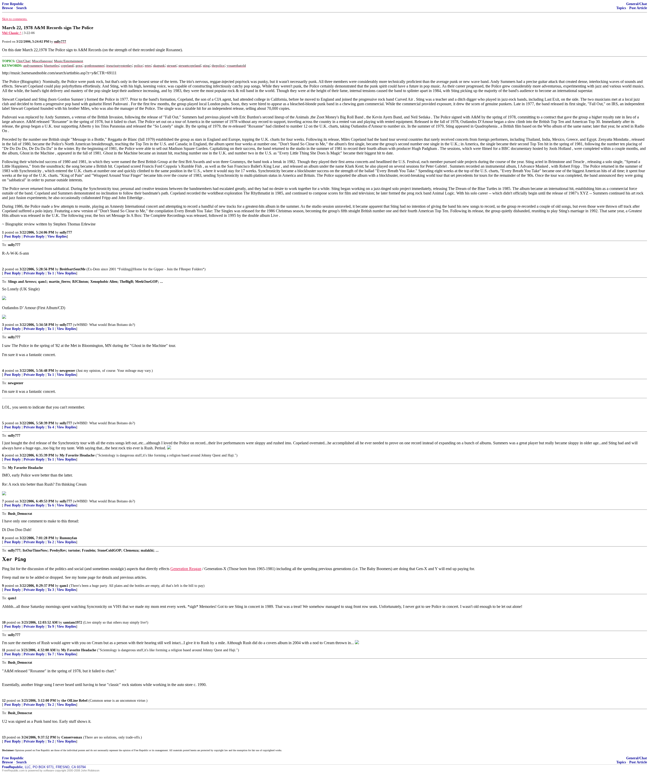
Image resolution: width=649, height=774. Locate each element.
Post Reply (12, 236)
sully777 (66, 232)
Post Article (638, 8)
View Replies (57, 236)
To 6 (50, 505)
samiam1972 (72, 622)
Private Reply (34, 236)
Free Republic (13, 4)
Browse (7, 8)
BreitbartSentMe (72, 269)
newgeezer (67, 371)
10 (4, 622)
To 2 (50, 542)
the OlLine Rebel (74, 700)
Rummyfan (68, 538)
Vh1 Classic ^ (12, 33)
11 (3, 650)
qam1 (64, 586)
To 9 (50, 626)
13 (4, 737)
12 (4, 700)
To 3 (50, 590)
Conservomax (71, 737)
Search (21, 8)
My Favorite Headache (77, 455)
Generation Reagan (185, 569)
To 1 (50, 273)
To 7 (50, 654)
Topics (621, 8)
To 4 (50, 427)
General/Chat (636, 4)
